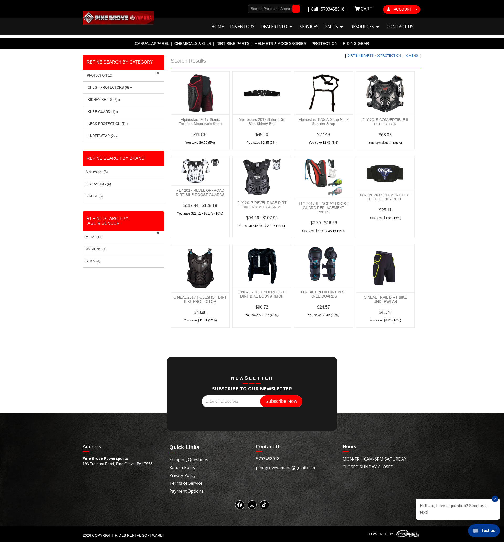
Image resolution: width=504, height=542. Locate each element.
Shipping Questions (188, 459)
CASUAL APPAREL (152, 43)
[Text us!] (484, 531)
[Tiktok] (264, 504)
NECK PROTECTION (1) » (107, 124)
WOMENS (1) (96, 249)
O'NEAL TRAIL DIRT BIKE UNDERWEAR (385, 299)
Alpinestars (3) (97, 172)
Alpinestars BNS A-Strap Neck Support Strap (323, 121)
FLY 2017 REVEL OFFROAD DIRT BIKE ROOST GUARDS (200, 192)
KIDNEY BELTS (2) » (103, 100)
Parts (332, 26)
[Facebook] (239, 504)
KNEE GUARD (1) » (102, 112)
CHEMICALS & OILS (192, 43)
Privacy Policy (182, 475)
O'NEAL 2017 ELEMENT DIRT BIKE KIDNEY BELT (385, 197)
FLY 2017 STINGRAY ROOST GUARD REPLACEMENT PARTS (323, 207)
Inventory (242, 26)
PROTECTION (325, 43)
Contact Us (400, 26)
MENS (414, 56)
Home (217, 26)
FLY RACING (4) (98, 184)
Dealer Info (274, 26)
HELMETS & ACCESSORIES (280, 43)
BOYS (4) (93, 261)
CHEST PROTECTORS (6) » (109, 88)
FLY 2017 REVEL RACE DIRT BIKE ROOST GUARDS (262, 205)
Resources (362, 26)
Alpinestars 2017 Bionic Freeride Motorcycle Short (200, 121)
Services (309, 26)
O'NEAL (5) (94, 196)
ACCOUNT (403, 9)
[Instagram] (252, 504)
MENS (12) (94, 237)
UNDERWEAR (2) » (102, 136)
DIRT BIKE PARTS (232, 43)
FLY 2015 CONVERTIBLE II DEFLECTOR (385, 122)
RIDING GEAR (356, 43)
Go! (294, 9)
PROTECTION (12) (99, 75)
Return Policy (182, 467)
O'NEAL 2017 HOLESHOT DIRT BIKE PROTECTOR (200, 299)
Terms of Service (185, 483)
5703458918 (268, 459)
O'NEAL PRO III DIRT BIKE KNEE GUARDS (323, 294)
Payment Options (186, 491)
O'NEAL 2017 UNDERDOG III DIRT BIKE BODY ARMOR (262, 294)
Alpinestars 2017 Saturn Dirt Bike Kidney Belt (262, 121)
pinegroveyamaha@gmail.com (285, 468)
